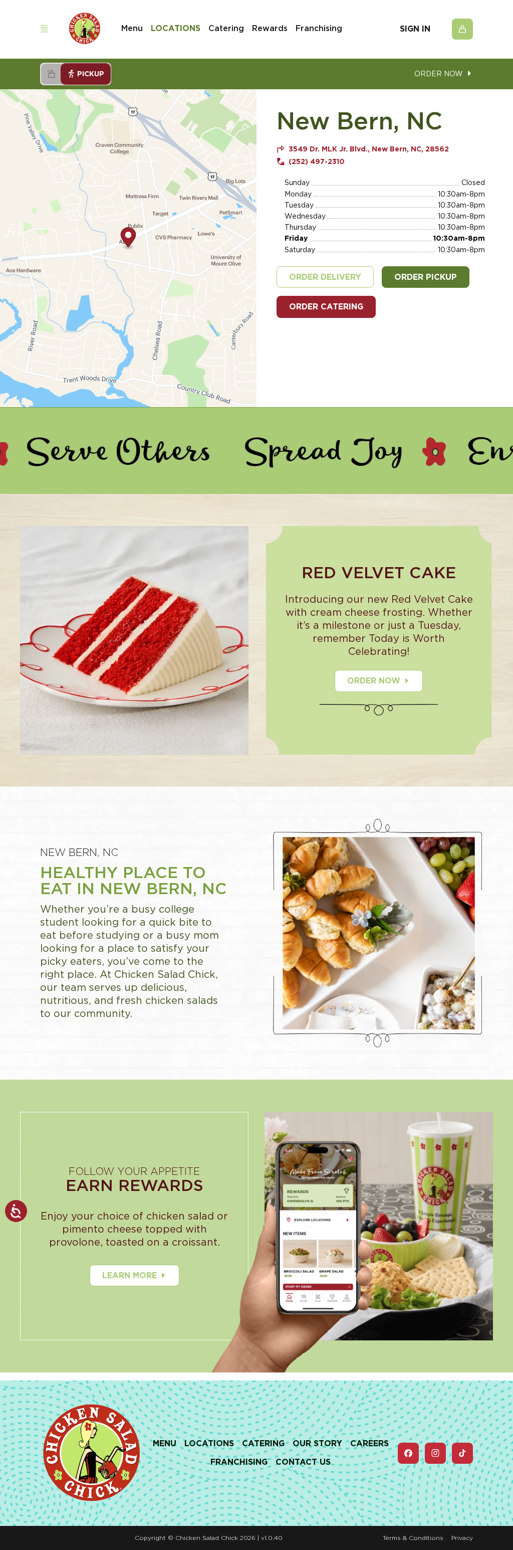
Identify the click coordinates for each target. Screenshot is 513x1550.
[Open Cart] (462, 29)
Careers (369, 1443)
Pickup (90, 74)
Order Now (373, 680)
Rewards (270, 28)
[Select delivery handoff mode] (51, 74)
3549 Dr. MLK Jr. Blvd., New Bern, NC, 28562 (369, 149)
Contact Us (303, 1462)
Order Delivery (325, 277)
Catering (226, 28)
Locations (175, 28)
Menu (132, 28)
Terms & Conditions (413, 1537)
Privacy (462, 1537)
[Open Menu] (44, 29)
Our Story (317, 1443)
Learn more (129, 1275)
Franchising (319, 28)
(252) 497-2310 (317, 161)
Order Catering (326, 306)
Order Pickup (425, 277)
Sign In (415, 29)
